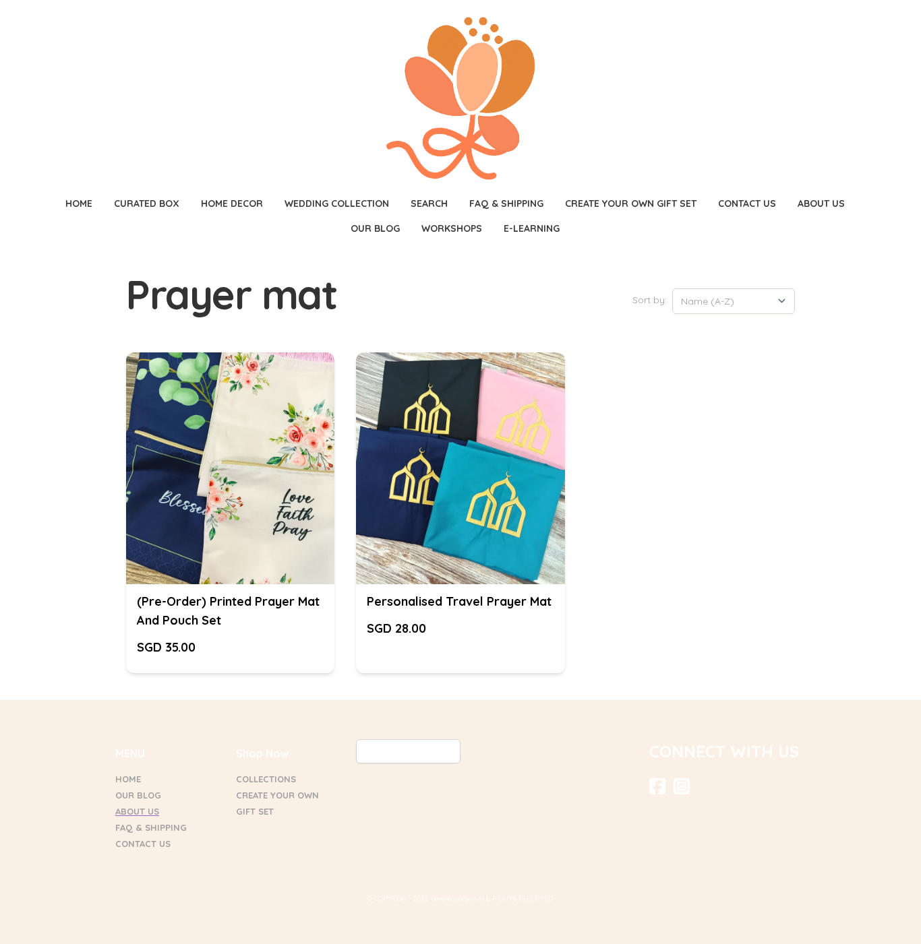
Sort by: (649, 300)
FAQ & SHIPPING (151, 827)
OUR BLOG (138, 795)
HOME (128, 779)
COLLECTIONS (266, 779)
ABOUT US (137, 811)
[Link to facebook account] (657, 786)
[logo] (460, 98)
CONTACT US (143, 843)
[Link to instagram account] (682, 786)
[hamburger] (56, 21)
